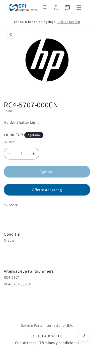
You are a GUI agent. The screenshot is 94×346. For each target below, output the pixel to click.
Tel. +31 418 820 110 (47, 335)
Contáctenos (26, 342)
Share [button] (13, 205)
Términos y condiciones (59, 342)
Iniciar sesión (68, 21)
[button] (45, 7)
